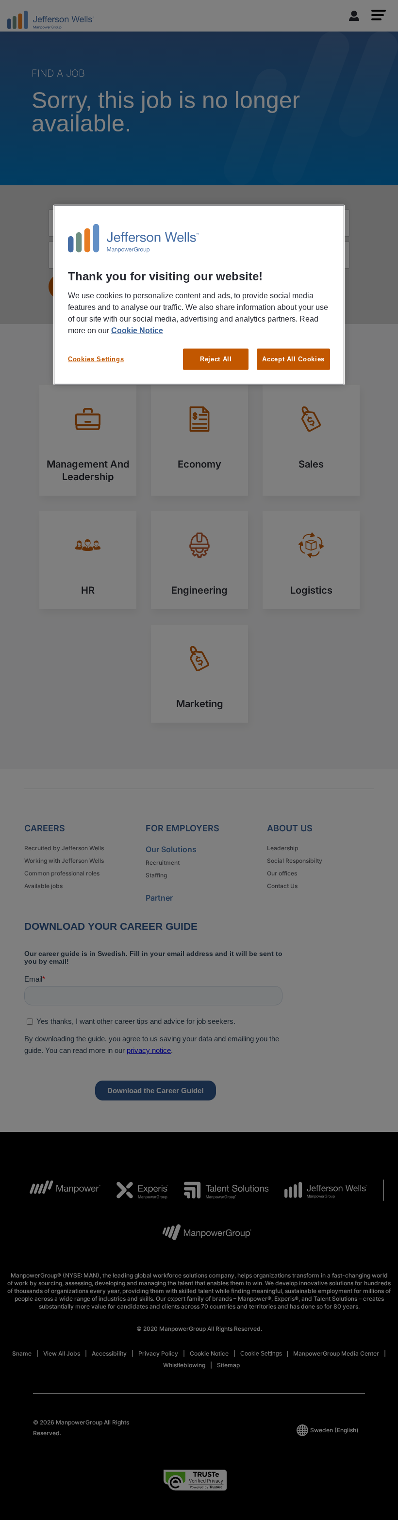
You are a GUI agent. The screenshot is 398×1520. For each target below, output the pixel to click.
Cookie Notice (137, 330)
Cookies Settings (96, 359)
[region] (199, 295)
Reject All (216, 359)
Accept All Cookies (293, 359)
